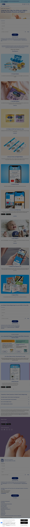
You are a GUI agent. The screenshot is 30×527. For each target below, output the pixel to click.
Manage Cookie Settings (24, 525)
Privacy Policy (8, 523)
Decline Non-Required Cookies (24, 522)
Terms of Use (8, 525)
